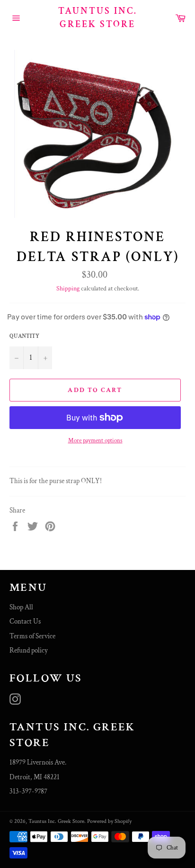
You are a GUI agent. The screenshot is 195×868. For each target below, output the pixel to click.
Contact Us (25, 621)
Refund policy (28, 650)
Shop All (21, 607)
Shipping (68, 288)
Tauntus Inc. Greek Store (97, 17)
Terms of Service (32, 636)
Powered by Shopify (109, 821)
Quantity (24, 336)
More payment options (95, 441)
